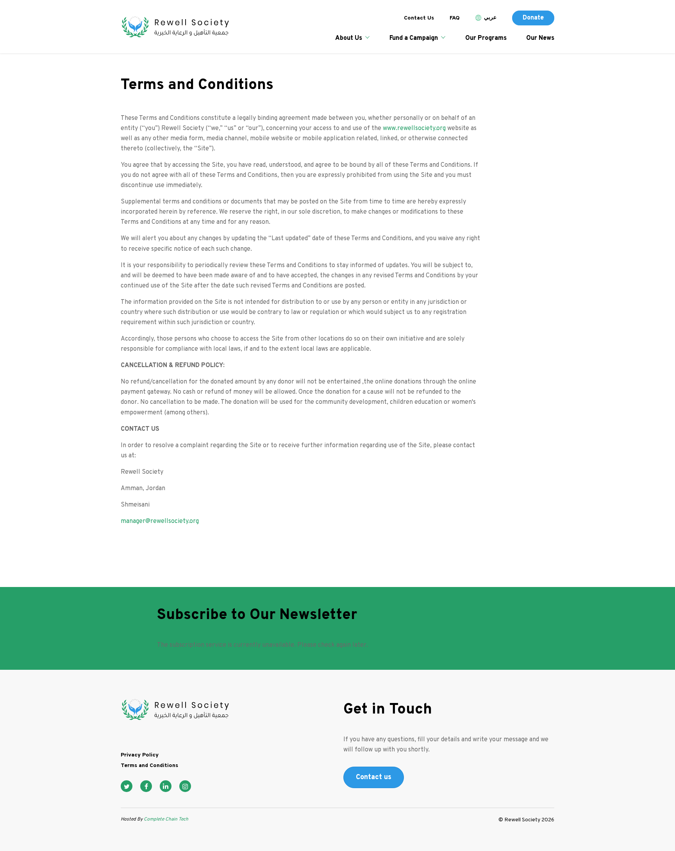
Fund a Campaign (413, 38)
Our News (540, 38)
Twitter (126, 786)
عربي (490, 17)
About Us (348, 38)
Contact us (373, 777)
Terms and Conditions (149, 765)
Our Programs (486, 38)
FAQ (455, 18)
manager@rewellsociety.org (160, 521)
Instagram (185, 786)
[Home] (175, 27)
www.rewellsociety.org (414, 128)
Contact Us (419, 18)
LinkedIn (165, 786)
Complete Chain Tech (165, 819)
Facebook (146, 786)
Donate (533, 18)
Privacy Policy (140, 755)
